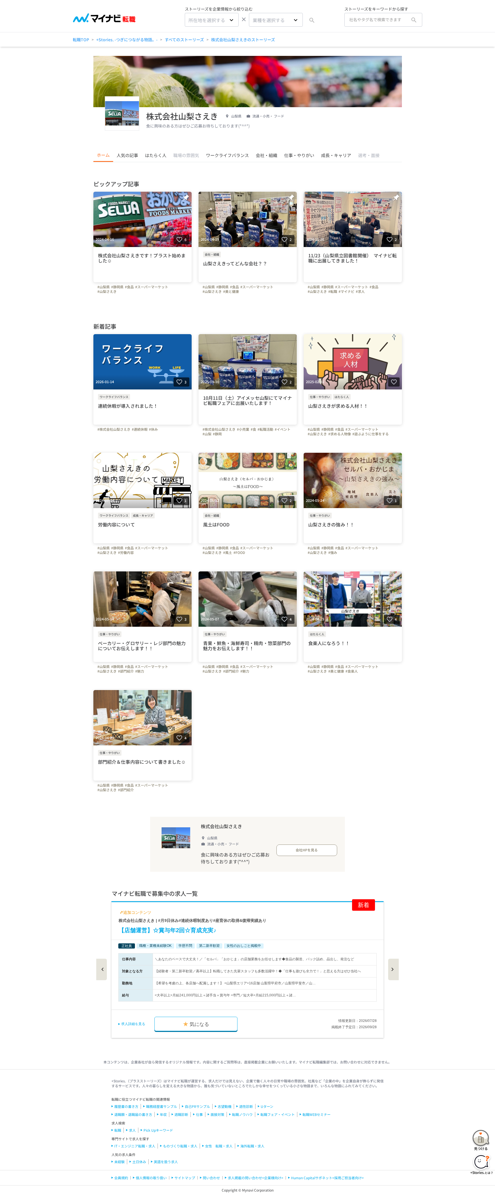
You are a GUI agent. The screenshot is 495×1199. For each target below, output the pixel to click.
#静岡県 (117, 287)
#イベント (282, 429)
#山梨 (207, 434)
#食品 (129, 287)
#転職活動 (265, 429)
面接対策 (217, 1114)
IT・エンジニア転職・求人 (134, 1145)
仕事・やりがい (299, 155)
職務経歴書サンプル (161, 1106)
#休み (153, 429)
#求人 (360, 291)
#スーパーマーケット (151, 287)
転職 (117, 1130)
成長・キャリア (336, 155)
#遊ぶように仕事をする (370, 434)
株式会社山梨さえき (221, 826)
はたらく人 (155, 155)
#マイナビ (346, 291)
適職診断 (181, 1114)
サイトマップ (184, 1177)
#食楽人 (351, 671)
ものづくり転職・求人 (180, 1145)
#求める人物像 (339, 434)
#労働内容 (126, 552)
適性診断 (246, 1106)
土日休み (139, 1161)
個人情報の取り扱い (151, 1177)
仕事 (199, 1114)
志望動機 (224, 1106)
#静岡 (217, 434)
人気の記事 (127, 155)
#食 (253, 429)
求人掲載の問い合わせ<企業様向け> (255, 1177)
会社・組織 (266, 155)
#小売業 (243, 429)
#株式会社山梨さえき (113, 429)
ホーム (103, 155)
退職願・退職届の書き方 (133, 1114)
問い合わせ (211, 1177)
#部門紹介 (126, 671)
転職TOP (81, 39)
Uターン (267, 1106)
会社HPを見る (307, 849)
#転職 (332, 291)
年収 (163, 1114)
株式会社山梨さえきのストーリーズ (243, 39)
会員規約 (121, 1177)
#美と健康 (231, 291)
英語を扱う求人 (166, 1161)
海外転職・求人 (252, 1145)
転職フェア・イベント (277, 1114)
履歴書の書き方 (126, 1106)
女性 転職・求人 (219, 1145)
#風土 (227, 552)
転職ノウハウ (242, 1114)
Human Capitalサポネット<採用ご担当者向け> (327, 1177)
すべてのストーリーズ (184, 39)
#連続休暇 (140, 429)
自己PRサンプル (197, 1106)
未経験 (119, 1161)
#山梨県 (103, 287)
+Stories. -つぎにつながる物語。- (127, 39)
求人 (132, 1130)
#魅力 (139, 671)
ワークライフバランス (227, 155)
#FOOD (239, 552)
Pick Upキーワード (158, 1130)
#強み (332, 552)
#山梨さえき (107, 291)
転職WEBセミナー (316, 1114)
